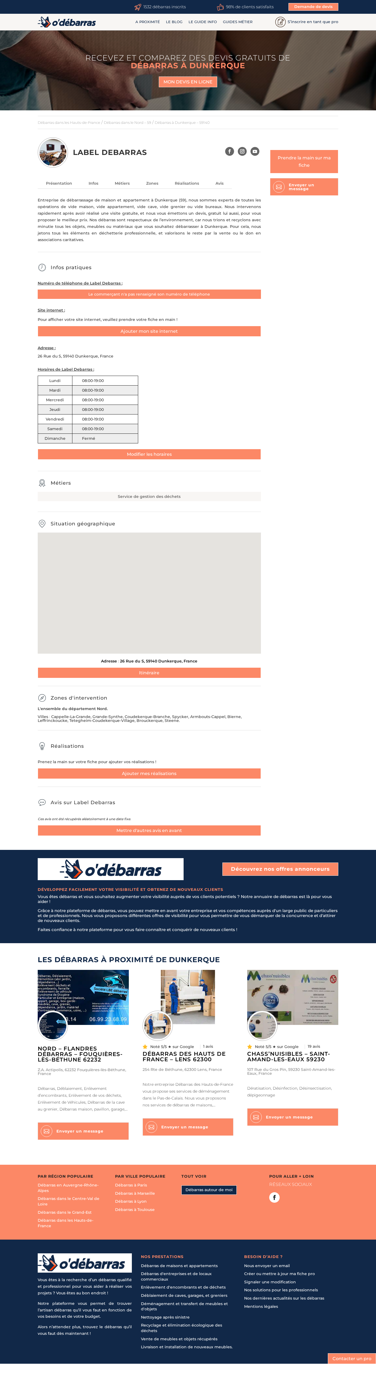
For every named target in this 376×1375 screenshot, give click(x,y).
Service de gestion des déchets (149, 496)
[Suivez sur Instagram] (242, 151)
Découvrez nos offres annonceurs (280, 869)
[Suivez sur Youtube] (255, 151)
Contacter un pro (352, 1358)
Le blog (174, 22)
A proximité (147, 22)
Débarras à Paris (131, 1185)
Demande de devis (313, 6)
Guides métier (237, 22)
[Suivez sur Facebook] (229, 151)
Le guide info (203, 22)
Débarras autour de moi (209, 1190)
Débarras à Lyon (131, 1201)
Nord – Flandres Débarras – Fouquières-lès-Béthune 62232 (80, 1054)
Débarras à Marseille (135, 1193)
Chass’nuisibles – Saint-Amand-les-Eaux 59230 (288, 1057)
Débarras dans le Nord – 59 (127, 122)
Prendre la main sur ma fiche (304, 161)
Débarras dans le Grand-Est (65, 1212)
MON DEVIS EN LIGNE (188, 81)
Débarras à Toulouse (135, 1209)
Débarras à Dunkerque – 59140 (182, 122)
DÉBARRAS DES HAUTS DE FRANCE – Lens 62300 (184, 1057)
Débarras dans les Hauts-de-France (69, 122)
